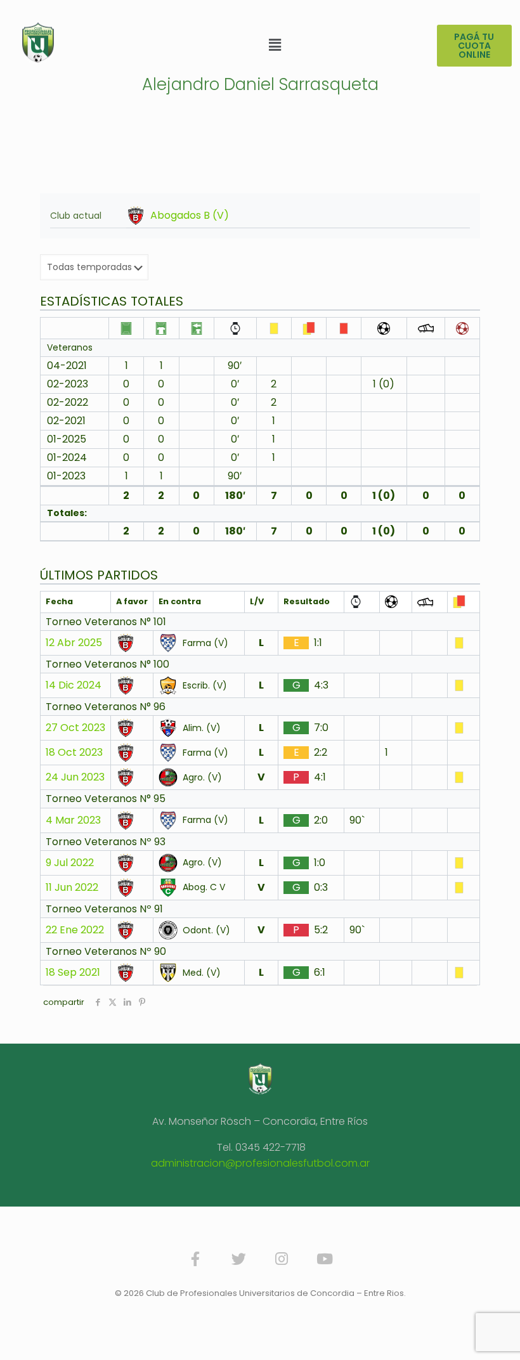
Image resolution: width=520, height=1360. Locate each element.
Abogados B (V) (189, 215)
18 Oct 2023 (74, 752)
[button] (274, 45)
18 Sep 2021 (73, 972)
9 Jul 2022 (70, 863)
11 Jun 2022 (72, 887)
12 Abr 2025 (74, 643)
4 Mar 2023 (73, 820)
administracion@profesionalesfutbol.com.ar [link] (260, 1163)
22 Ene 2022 (75, 930)
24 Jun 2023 (75, 777)
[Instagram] (281, 1259)
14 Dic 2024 (73, 685)
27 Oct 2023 (75, 728)
